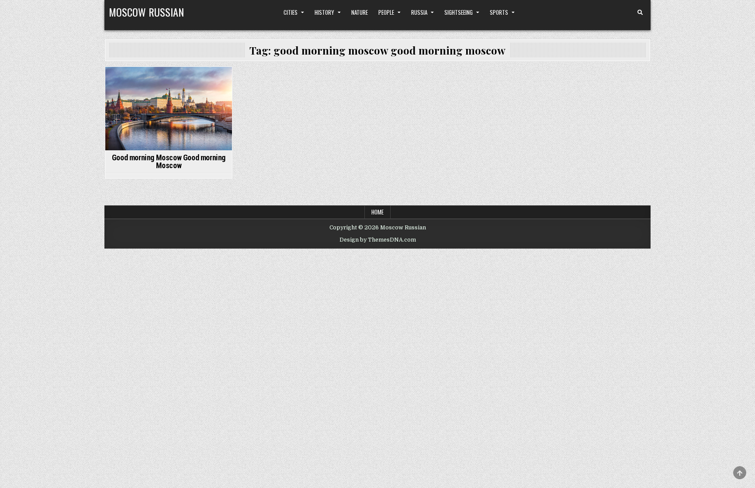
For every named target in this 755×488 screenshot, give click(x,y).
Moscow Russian (146, 12)
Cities (291, 12)
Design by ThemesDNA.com (377, 240)
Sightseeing (458, 12)
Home (377, 212)
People (386, 12)
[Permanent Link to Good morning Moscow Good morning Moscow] (168, 108)
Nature (359, 12)
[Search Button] (640, 12)
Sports (499, 12)
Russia (419, 12)
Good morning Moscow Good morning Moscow (168, 161)
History (324, 12)
